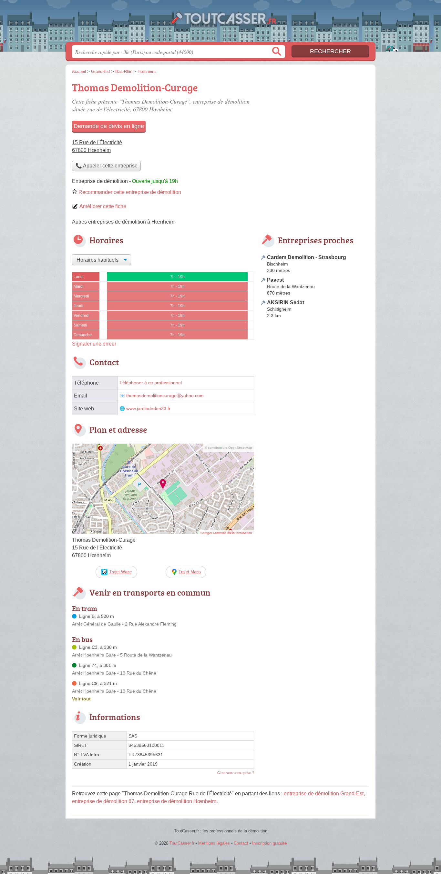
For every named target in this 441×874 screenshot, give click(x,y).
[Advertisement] (315, 124)
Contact (241, 843)
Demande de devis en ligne (109, 126)
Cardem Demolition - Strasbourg (306, 257)
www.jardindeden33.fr (148, 408)
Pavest (275, 280)
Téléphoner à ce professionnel (150, 382)
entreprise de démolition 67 (103, 801)
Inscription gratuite (269, 843)
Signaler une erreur (94, 344)
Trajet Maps (190, 571)
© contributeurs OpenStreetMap (228, 447)
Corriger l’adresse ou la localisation (226, 533)
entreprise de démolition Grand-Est (324, 793)
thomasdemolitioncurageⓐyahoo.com (165, 395)
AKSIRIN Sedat (285, 302)
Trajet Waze (120, 571)
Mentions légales (214, 843)
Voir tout (81, 698)
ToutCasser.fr (220, 23)
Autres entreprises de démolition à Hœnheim (123, 222)
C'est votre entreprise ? (235, 773)
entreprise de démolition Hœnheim (176, 801)
